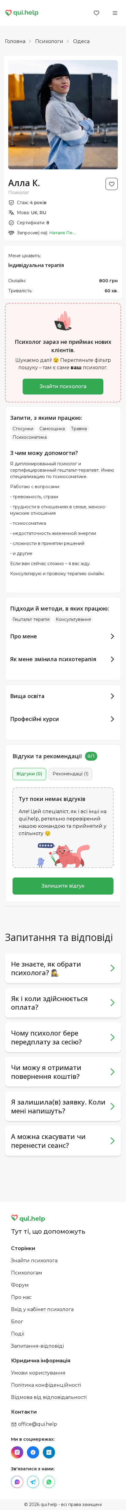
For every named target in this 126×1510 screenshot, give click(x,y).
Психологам (26, 1273)
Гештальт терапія (31, 619)
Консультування (73, 619)
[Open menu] (115, 13)
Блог (17, 1321)
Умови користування (38, 1373)
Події (17, 1334)
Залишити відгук (63, 886)
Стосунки (23, 428)
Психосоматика (30, 437)
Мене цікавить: (24, 255)
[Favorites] (97, 13)
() (29, 774)
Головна (15, 41)
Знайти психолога (63, 386)
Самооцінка (52, 428)
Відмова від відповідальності (49, 1397)
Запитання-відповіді (37, 1346)
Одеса (81, 41)
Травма (79, 428)
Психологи (49, 41)
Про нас (21, 1297)
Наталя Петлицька (63, 233)
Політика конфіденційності (46, 1385)
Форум (20, 1285)
